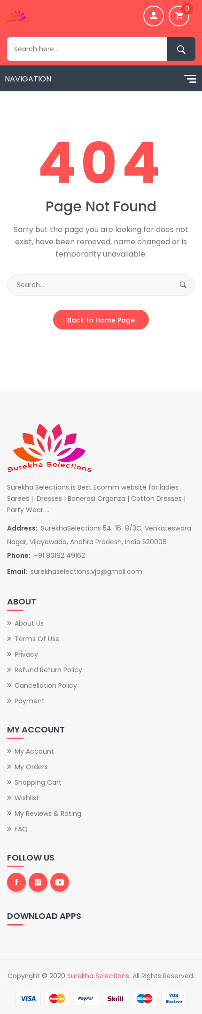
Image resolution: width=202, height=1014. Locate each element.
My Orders (31, 767)
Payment (30, 701)
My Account (34, 751)
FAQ (21, 829)
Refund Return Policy (48, 670)
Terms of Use (37, 639)
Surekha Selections (98, 976)
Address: (22, 528)
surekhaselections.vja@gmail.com (86, 571)
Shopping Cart (38, 782)
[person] (153, 16)
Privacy (26, 654)
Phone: (19, 555)
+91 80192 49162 (59, 555)
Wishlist (27, 798)
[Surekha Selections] (17, 15)
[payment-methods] (101, 998)
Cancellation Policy (46, 685)
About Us (29, 623)
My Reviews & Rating (48, 813)
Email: (17, 571)
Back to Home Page (101, 320)
